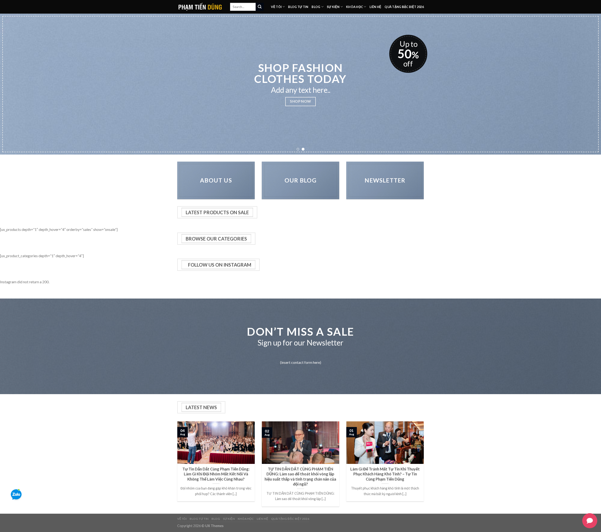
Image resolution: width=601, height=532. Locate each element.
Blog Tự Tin (298, 7)
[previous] (18, 84)
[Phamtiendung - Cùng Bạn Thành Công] (200, 7)
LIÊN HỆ (375, 7)
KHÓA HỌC (354, 7)
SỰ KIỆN (333, 7)
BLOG (316, 7)
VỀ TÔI (276, 7)
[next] (583, 84)
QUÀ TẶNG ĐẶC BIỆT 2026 (404, 7)
